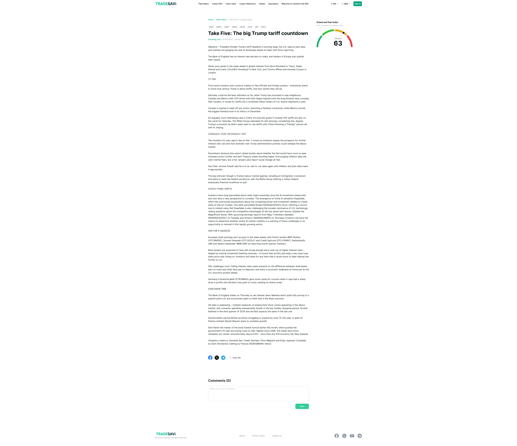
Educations (273, 4)
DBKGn (234, 27)
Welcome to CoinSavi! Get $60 (295, 4)
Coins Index (231, 4)
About (242, 436)
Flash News (204, 4)
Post (302, 406)
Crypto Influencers (247, 4)
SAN (256, 27)
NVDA (250, 27)
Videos (262, 4)
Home (210, 19)
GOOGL (242, 27)
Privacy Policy (258, 436)
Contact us (277, 436)
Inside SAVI (217, 4)
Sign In (357, 4)
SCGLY (263, 27)
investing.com (214, 39)
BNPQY (218, 27)
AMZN (211, 27)
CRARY (227, 27)
